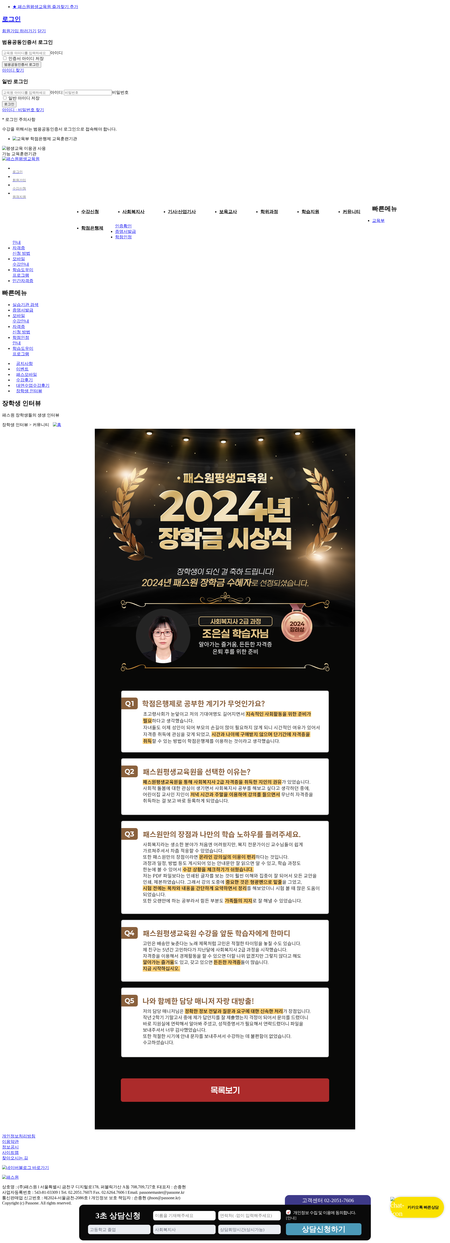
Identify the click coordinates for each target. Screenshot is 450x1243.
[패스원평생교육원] (21, 159)
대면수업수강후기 (32, 385)
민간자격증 (22, 280)
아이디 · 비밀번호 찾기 (23, 110)
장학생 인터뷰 (29, 391)
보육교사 (228, 211)
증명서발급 (125, 231)
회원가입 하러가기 (19, 31)
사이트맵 (10, 1152)
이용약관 (10, 1141)
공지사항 (24, 363)
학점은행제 (92, 228)
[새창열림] (25, 1167)
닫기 (42, 31)
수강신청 (90, 211)
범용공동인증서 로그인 (21, 64)
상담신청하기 (324, 1229)
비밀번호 (120, 92)
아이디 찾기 (13, 70)
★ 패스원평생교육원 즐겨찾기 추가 (45, 6)
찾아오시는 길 (15, 1158)
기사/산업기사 (182, 211)
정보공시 (10, 1147)
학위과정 (269, 211)
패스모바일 (26, 374)
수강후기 (24, 380)
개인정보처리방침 (18, 1136)
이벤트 (22, 369)
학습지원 (310, 211)
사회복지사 (133, 211)
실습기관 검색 (25, 304)
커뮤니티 (351, 211)
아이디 (56, 53)
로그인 (11, 19)
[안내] (291, 1218)
